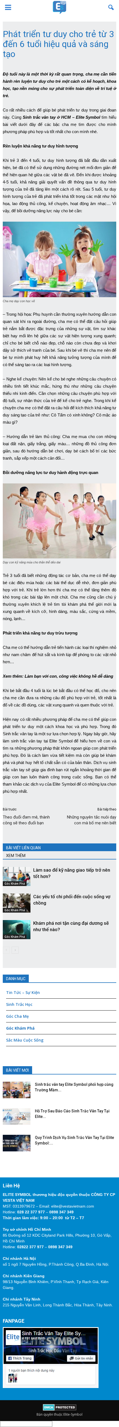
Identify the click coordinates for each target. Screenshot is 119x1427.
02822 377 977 (30, 1247)
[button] (111, 7)
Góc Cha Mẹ (17, 1016)
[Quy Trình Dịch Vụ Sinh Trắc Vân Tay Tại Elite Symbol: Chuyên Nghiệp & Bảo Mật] (16, 1143)
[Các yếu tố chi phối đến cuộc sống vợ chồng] (16, 903)
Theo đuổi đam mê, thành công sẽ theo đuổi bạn (26, 820)
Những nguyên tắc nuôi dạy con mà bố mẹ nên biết (91, 820)
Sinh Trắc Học (19, 1004)
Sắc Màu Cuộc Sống (24, 1040)
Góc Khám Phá (14, 883)
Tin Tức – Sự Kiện (23, 992)
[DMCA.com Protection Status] (59, 1409)
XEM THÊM (15, 855)
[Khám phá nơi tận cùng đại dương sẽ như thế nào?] (16, 929)
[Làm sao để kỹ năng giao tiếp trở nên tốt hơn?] (16, 876)
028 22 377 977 (31, 1212)
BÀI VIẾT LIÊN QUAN (23, 848)
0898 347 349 (61, 1212)
